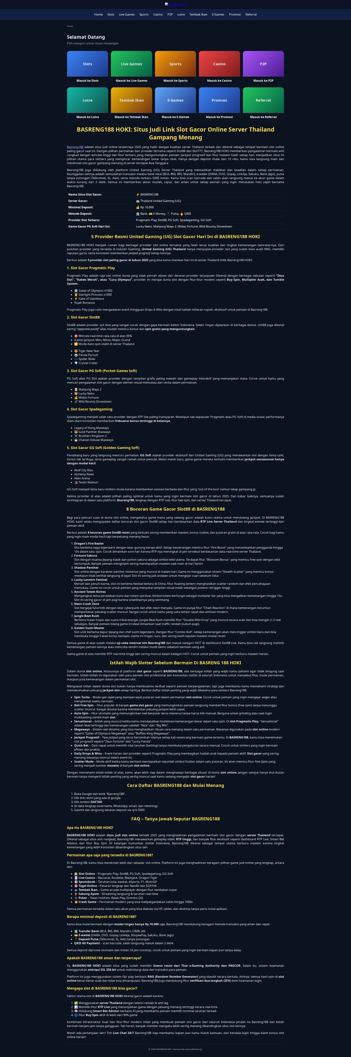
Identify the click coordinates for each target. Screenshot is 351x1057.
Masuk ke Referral (263, 117)
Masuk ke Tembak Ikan (131, 117)
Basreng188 (75, 147)
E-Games (218, 14)
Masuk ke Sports (175, 81)
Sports (144, 14)
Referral (251, 14)
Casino (158, 14)
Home (98, 14)
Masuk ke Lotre (87, 117)
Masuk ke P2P (263, 81)
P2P (170, 14)
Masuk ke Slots (88, 81)
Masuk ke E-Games (175, 117)
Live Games (127, 14)
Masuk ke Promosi (219, 117)
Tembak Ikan (198, 14)
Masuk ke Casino (219, 81)
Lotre (181, 14)
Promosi (235, 14)
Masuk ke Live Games (131, 81)
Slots (110, 14)
